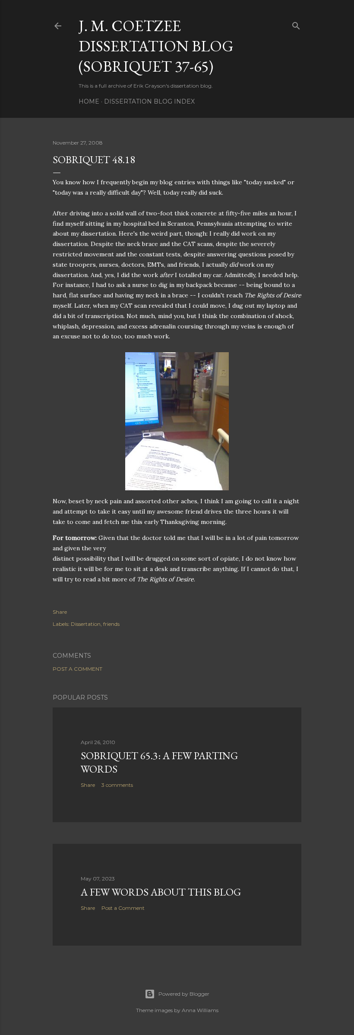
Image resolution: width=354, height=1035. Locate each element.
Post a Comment (77, 669)
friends (111, 624)
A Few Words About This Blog (161, 892)
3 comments (117, 785)
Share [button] (60, 612)
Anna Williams (200, 1010)
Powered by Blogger (183, 994)
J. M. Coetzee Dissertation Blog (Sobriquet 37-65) (156, 46)
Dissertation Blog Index (149, 101)
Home (89, 101)
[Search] (296, 24)
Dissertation (86, 624)
